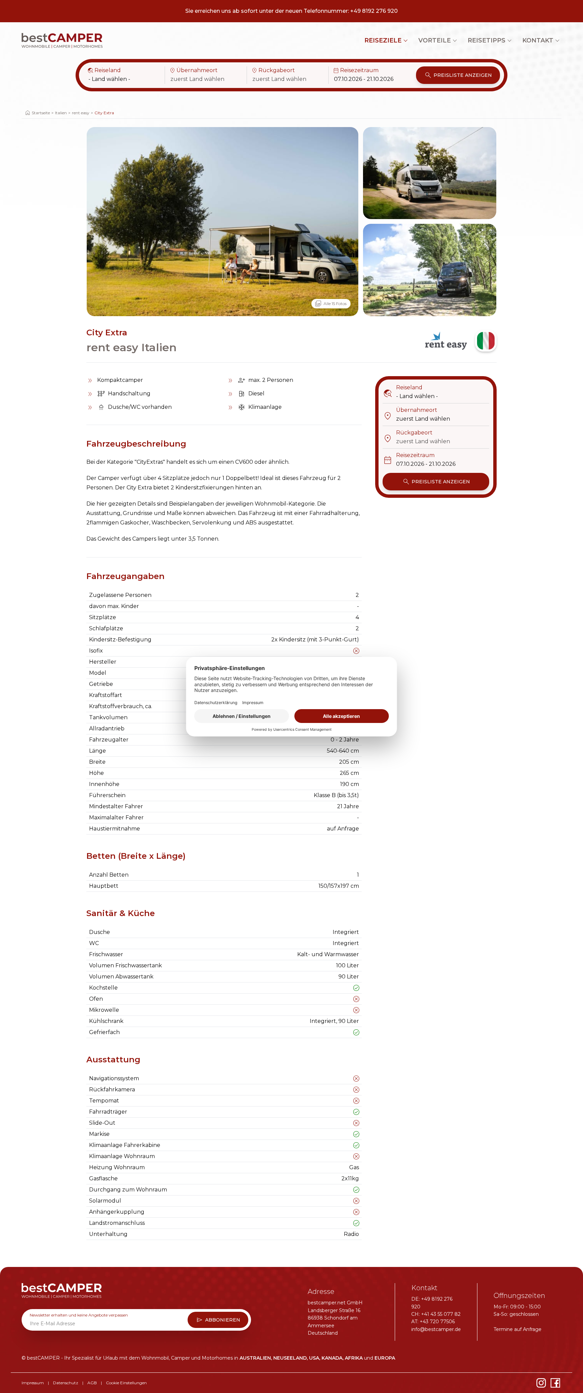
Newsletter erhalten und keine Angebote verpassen (79, 1315)
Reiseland (104, 70)
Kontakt (537, 40)
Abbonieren (218, 1320)
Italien (61, 112)
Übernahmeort (193, 70)
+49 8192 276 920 (374, 11)
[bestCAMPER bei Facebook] (555, 1383)
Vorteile (434, 40)
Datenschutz (65, 1382)
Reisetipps (486, 40)
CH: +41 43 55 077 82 (436, 1314)
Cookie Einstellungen (126, 1382)
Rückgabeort (273, 70)
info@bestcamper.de (436, 1329)
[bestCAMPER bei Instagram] (541, 1383)
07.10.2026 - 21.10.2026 (363, 79)
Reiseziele (382, 40)
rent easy (80, 112)
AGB (92, 1382)
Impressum (33, 1382)
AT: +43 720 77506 (433, 1322)
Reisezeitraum (356, 70)
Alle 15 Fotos (330, 303)
